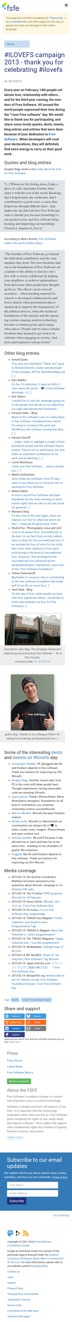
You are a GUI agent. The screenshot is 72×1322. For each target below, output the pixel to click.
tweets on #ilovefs (31, 757)
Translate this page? (18, 1316)
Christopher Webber (24, 764)
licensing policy (39, 1265)
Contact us (13, 1271)
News (10, 44)
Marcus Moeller (21, 813)
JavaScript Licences (18, 1299)
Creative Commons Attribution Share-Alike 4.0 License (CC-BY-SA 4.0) (35, 1258)
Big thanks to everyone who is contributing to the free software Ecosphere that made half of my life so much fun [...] (38, 581)
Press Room (14, 1060)
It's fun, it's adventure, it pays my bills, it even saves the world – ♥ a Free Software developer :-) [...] (38, 388)
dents (56, 752)
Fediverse (15, 1016)
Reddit (37, 1022)
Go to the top (61, 1215)
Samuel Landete (21, 838)
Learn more (14, 1137)
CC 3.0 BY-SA (42, 661)
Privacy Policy (15, 1288)
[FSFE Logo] (10, 6)
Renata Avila (19, 821)
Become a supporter (19, 1081)
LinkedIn (16, 1028)
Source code (14, 1305)
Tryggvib (17, 854)
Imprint (11, 1282)
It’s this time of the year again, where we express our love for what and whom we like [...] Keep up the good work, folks (36, 520)
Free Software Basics (20, 1072)
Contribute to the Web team (23, 1310)
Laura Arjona (19, 796)
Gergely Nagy (20, 780)
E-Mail (37, 1028)
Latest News (15, 1066)
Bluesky (37, 1016)
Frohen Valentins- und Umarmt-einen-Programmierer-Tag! (37, 922)
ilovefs (15, 999)
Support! (16, 1035)
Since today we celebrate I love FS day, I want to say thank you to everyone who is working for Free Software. (37, 483)
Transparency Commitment (23, 1293)
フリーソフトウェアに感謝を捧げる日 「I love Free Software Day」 (37, 967)
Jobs (10, 1277)
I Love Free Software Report (36, 999)
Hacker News (16, 1022)
